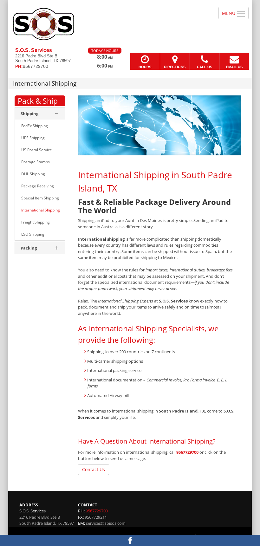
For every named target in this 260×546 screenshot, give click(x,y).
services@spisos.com (106, 523)
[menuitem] (40, 126)
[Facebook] (130, 540)
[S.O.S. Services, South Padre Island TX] (130, 23)
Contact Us (93, 469)
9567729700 (187, 452)
